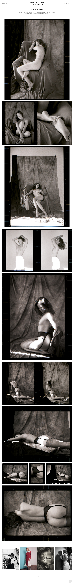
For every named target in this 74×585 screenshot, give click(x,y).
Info (7, 3)
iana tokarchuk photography (37, 3)
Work (3, 3)
